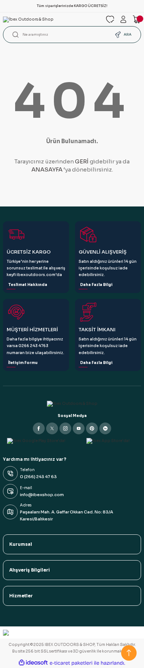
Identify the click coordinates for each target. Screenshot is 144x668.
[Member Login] (123, 19)
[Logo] (51, 19)
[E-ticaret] (71, 663)
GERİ (82, 161)
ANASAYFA (46, 169)
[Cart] (136, 19)
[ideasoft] (33, 663)
